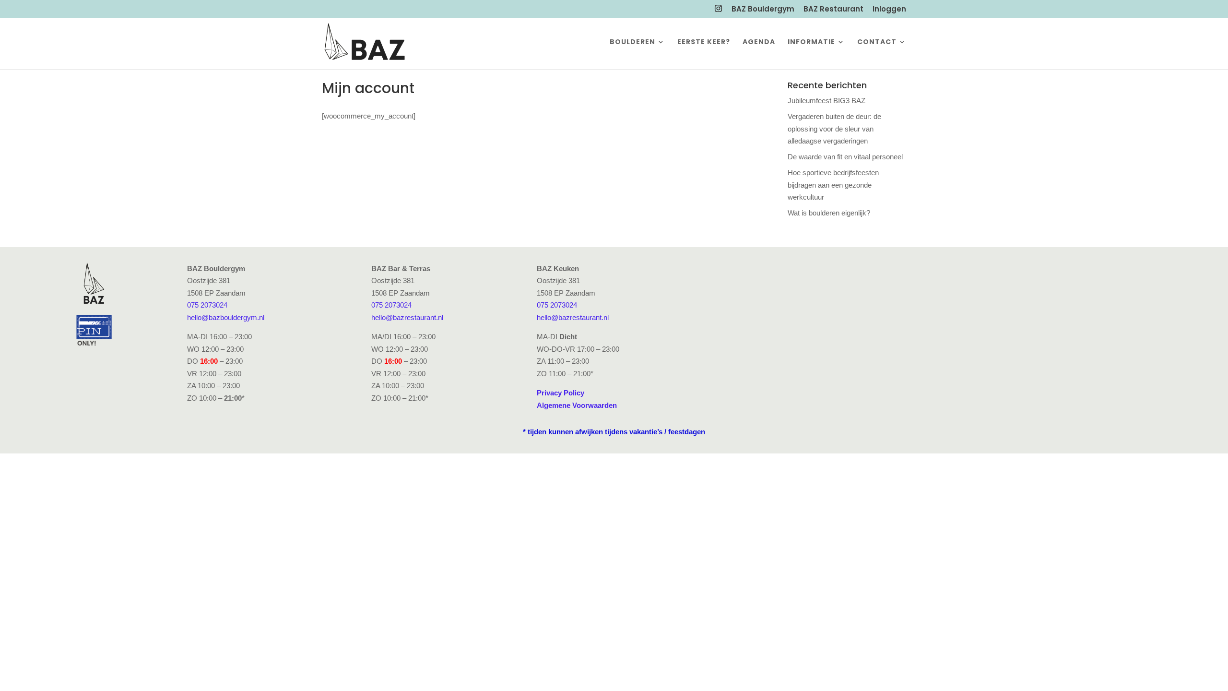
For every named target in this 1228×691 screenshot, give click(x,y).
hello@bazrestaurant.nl (407, 317)
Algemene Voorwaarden (577, 405)
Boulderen (632, 42)
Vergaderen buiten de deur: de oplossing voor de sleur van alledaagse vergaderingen (834, 128)
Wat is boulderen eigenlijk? (829, 213)
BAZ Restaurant (833, 9)
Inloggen (889, 9)
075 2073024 (207, 305)
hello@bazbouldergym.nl (225, 317)
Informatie (811, 42)
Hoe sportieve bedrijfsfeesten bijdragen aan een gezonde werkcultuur (833, 184)
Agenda (759, 42)
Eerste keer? (703, 42)
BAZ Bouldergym (763, 9)
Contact (877, 42)
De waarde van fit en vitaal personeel (845, 157)
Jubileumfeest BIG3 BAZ (826, 100)
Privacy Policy (560, 393)
